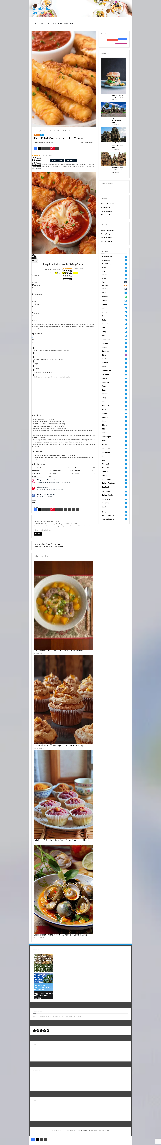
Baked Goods (107, 495)
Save (53, 147)
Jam (103, 460)
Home (36, 23)
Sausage (105, 374)
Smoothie (105, 405)
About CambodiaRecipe (40, 1050)
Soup (104, 289)
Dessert (105, 304)
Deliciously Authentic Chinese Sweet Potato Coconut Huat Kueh (61, 840)
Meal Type (106, 499)
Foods (33, 503)
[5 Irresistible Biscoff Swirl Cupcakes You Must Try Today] (63, 699)
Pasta (104, 271)
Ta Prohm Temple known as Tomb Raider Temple (42, 969)
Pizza (104, 409)
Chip (104, 429)
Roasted (105, 472)
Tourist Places (107, 264)
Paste (104, 456)
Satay (104, 390)
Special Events (107, 256)
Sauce (104, 312)
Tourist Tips (106, 260)
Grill (103, 328)
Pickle (104, 359)
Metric (34, 340)
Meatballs (106, 464)
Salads (104, 275)
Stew (104, 355)
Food (41, 23)
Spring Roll (106, 339)
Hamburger (106, 437)
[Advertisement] (64, 396)
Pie (103, 402)
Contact (35, 1053)
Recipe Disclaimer (106, 211)
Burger (104, 444)
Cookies (105, 417)
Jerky (104, 398)
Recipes (46, 131)
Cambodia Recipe (38, 142)
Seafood (105, 487)
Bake (104, 367)
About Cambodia (108, 515)
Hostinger (106, 1130)
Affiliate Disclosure (107, 215)
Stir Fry (105, 296)
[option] (43, 959)
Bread (104, 347)
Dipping (105, 324)
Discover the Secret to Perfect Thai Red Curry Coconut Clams (60, 935)
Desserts (105, 503)
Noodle (105, 300)
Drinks (104, 507)
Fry (42, 134)
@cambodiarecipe (46, 482)
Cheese (34, 500)
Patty (104, 386)
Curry (104, 332)
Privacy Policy (105, 207)
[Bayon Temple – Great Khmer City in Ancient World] (113, 134)
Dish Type (106, 491)
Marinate (105, 468)
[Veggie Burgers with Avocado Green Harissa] (113, 76)
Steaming (105, 382)
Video (66, 23)
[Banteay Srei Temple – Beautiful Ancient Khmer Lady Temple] (113, 159)
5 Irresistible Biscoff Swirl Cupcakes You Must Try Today (58, 745)
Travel (47, 23)
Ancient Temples (108, 519)
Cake (104, 320)
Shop (71, 23)
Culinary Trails (57, 23)
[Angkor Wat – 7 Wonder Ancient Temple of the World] (113, 109)
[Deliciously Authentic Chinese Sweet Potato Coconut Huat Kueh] (63, 794)
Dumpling (105, 351)
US (32, 345)
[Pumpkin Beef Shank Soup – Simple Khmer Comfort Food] (63, 605)
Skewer (105, 343)
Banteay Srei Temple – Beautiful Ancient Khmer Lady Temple (118, 170)
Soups (104, 278)
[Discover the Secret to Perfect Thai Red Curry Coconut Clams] (63, 889)
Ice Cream (106, 448)
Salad (104, 293)
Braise (104, 413)
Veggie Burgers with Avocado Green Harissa (43, 996)
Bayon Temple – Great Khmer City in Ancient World (117, 145)
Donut (104, 475)
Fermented (106, 394)
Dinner (104, 425)
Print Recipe (71, 160)
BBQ (103, 335)
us (42, 496)
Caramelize (106, 370)
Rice (103, 308)
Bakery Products (108, 483)
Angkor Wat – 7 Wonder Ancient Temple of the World (118, 120)
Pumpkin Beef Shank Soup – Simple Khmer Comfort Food (59, 650)
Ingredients (106, 479)
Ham (104, 433)
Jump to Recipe (57, 160)
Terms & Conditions (107, 204)
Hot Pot (105, 363)
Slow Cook (106, 452)
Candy (104, 378)
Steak (104, 440)
